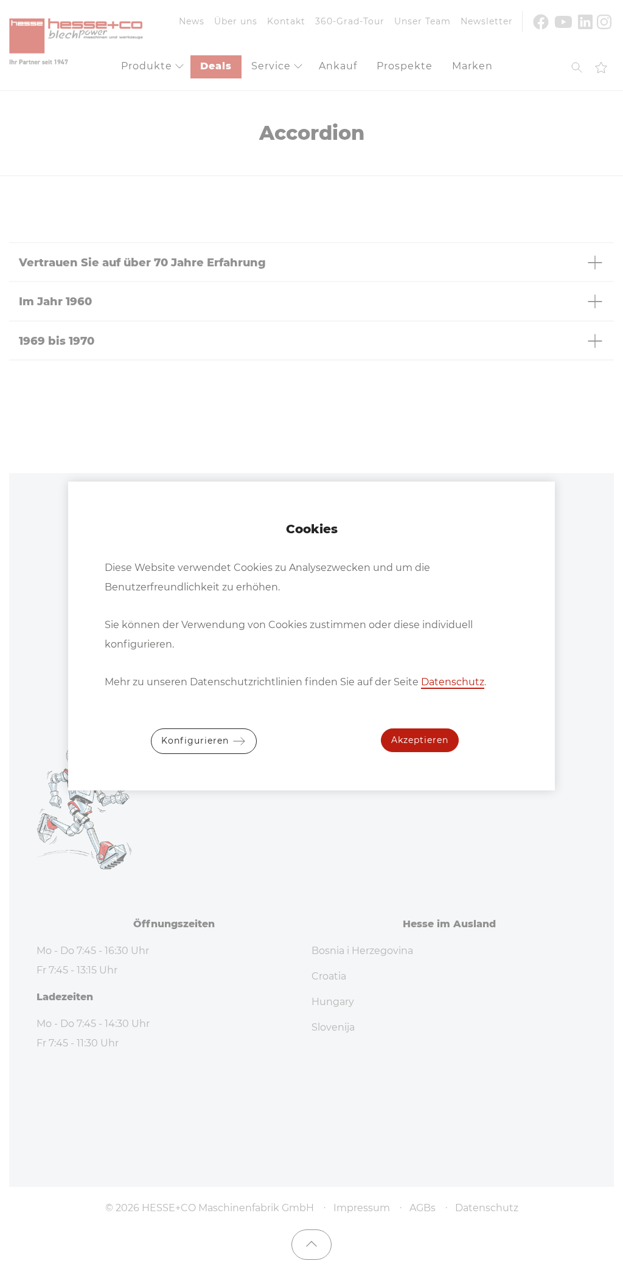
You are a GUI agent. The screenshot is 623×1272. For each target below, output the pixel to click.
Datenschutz (452, 682)
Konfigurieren (196, 740)
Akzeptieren (419, 740)
